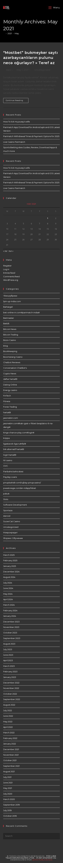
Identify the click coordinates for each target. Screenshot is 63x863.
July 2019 (7, 810)
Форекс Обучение (13, 538)
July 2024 (7, 582)
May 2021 (7, 788)
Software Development (15, 505)
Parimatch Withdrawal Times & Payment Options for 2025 (31, 136)
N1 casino (7, 460)
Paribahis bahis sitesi (13, 471)
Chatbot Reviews (11, 362)
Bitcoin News (9, 329)
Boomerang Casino (12, 357)
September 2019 (11, 804)
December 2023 (11, 621)
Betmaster (8, 318)
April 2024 (8, 599)
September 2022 (11, 699)
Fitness (6, 401)
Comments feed (11, 276)
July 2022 (7, 710)
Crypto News (9, 373)
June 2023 (8, 655)
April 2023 (8, 660)
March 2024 (9, 605)
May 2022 (7, 721)
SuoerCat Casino (11, 521)
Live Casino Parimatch (14, 142)
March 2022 (9, 732)
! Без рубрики (10, 295)
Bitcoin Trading (10, 334)
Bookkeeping (10, 351)
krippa (6, 438)
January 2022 (9, 743)
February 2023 (10, 671)
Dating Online (10, 384)
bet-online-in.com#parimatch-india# (21, 312)
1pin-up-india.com (12, 301)
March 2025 (9, 555)
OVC (5, 466)
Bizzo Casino (9, 340)
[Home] (4, 33)
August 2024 (9, 577)
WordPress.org (10, 280)
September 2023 (11, 638)
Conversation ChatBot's (15, 368)
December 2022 (11, 682)
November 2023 (11, 627)
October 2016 (10, 816)
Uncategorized (42, 70)
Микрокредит (10, 532)
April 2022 (8, 727)
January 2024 (9, 616)
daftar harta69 (10, 379)
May (17, 33)
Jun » (11, 251)
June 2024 (8, 588)
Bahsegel (8, 307)
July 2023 (7, 649)
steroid (6, 516)
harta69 (7, 412)
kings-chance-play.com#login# (18, 432)
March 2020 (9, 799)
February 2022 (10, 738)
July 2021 (7, 777)
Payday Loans (10, 477)
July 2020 (7, 794)
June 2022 (8, 716)
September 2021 (11, 766)
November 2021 (11, 755)
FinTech (7, 395)
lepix (8, 70)
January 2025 (9, 566)
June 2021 (8, 782)
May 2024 (8, 594)
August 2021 (9, 771)
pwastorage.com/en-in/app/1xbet (19, 488)
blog (5, 346)
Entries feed (9, 273)
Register (7, 265)
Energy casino (10, 390)
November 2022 (11, 688)
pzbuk (6, 493)
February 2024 (10, 610)
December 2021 (11, 749)
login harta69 (9, 455)
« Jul (5, 251)
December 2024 (11, 571)
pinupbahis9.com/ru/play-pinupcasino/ (22, 482)
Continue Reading (17, 101)
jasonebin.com (10, 418)
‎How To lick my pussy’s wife (16, 121)
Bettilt (6, 323)
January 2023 (9, 677)
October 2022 (10, 694)
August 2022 (9, 705)
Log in (6, 269)
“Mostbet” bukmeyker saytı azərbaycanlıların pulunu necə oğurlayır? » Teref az (30, 57)
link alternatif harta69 (13, 449)
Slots (5, 499)
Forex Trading (10, 407)
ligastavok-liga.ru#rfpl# (14, 443)
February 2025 (10, 560)
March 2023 (9, 666)
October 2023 (10, 632)
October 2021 (10, 760)
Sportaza (7, 510)
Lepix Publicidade (42, 860)
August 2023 (9, 644)
